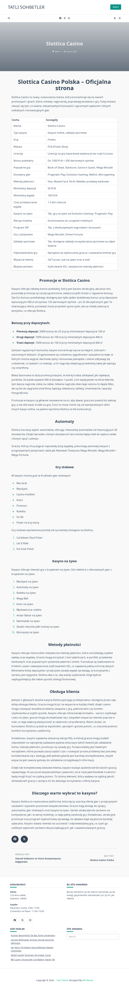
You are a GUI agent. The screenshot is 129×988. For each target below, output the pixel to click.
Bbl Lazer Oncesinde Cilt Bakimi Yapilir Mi (33, 959)
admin (57, 51)
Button (116, 7)
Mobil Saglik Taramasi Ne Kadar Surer (31, 955)
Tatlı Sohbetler (26, 7)
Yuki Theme (62, 980)
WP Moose (87, 980)
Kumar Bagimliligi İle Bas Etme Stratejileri (33, 935)
